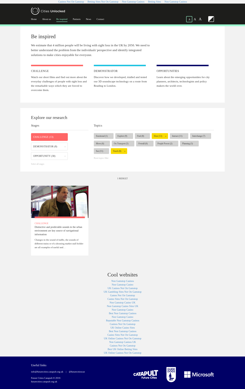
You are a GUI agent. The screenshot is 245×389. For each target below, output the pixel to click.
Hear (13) (158, 136)
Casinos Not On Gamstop (122, 324)
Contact (100, 19)
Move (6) (100, 143)
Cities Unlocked (48, 11)
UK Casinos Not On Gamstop (123, 288)
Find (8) (140, 136)
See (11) (99, 151)
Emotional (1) (102, 136)
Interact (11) (177, 136)
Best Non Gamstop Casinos (122, 313)
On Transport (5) (121, 143)
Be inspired (61, 19)
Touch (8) (117, 151)
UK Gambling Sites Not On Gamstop (123, 291)
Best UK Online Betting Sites (122, 349)
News (88, 19)
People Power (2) (164, 143)
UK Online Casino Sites (122, 327)
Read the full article (59, 221)
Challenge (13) (43, 137)
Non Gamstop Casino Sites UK (122, 306)
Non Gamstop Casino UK (122, 302)
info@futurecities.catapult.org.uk (47, 371)
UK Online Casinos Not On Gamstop (122, 338)
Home (34, 19)
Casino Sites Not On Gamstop (122, 299)
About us (46, 19)
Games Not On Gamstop (122, 295)
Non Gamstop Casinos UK (122, 342)
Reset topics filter (101, 158)
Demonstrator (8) (45, 146)
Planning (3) (187, 143)
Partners (77, 19)
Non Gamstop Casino (122, 284)
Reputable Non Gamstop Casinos (122, 320)
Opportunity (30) (44, 156)
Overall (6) (143, 143)
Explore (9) (122, 136)
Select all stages (37, 164)
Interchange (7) (198, 136)
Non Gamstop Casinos (122, 281)
